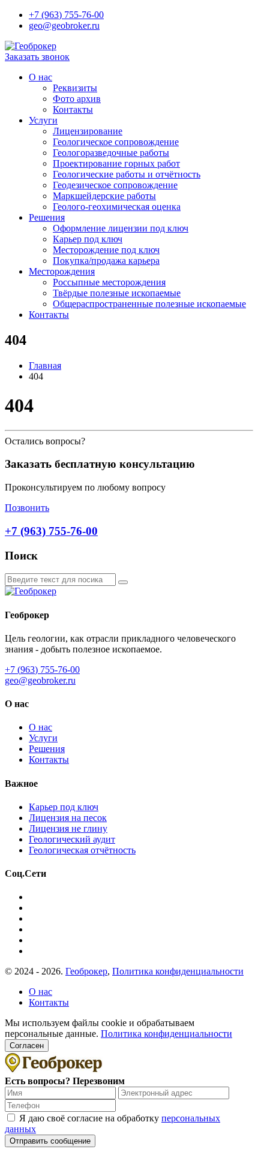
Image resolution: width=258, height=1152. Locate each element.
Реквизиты (75, 88)
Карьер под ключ (87, 239)
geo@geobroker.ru (64, 25)
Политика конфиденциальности (178, 971)
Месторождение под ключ (106, 250)
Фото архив (77, 99)
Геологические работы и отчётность (126, 174)
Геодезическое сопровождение (115, 185)
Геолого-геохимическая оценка (117, 206)
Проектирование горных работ (116, 163)
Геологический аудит (72, 839)
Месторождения (62, 271)
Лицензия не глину (68, 828)
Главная (45, 365)
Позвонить (27, 508)
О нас (40, 77)
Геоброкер (86, 971)
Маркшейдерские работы (104, 196)
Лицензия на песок (68, 818)
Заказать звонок (37, 57)
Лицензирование (87, 131)
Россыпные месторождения (109, 282)
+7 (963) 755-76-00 (66, 15)
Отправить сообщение (50, 1140)
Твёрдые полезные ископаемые (117, 293)
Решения (47, 217)
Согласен (27, 1045)
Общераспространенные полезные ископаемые (149, 304)
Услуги (43, 120)
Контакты (73, 109)
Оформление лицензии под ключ (120, 228)
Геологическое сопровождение (116, 142)
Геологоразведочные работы (111, 153)
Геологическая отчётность (82, 850)
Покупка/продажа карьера (106, 260)
